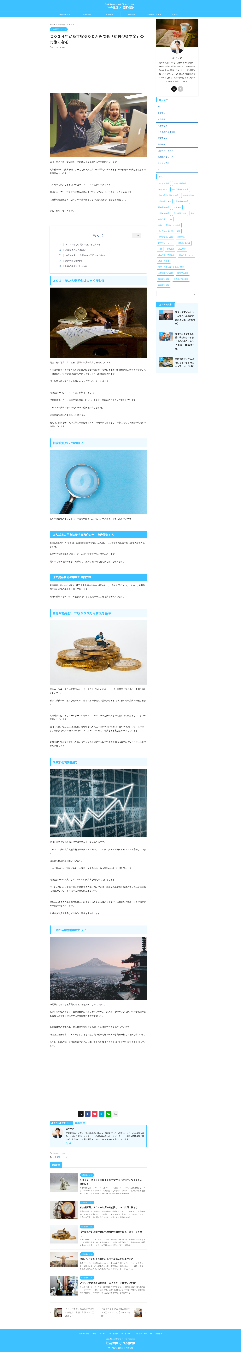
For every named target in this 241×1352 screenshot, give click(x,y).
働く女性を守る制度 (180, 189)
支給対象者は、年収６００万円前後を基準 (85, 255)
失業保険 (177, 207)
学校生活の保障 (180, 213)
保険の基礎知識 (180, 183)
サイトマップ (126, 1334)
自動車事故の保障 (165, 273)
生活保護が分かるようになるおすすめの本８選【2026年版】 (185, 363)
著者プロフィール (99, 1334)
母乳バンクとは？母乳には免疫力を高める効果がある (106, 1259)
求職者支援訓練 (183, 243)
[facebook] (88, 1114)
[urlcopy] (115, 1114)
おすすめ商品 (163, 183)
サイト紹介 (113, 1334)
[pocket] (94, 1114)
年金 (193, 213)
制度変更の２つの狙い (75, 250)
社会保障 (182, 249)
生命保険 (87, 14)
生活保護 (170, 249)
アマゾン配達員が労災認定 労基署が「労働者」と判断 (108, 1282)
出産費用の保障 (182, 201)
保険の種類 (162, 189)
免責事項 (159, 1334)
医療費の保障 (163, 207)
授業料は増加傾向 (73, 260)
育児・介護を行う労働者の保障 (171, 267)
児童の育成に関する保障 (168, 195)
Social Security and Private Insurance (120, 1339)
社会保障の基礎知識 (166, 255)
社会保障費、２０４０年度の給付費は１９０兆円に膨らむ (109, 1207)
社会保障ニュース (154, 14)
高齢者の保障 (163, 285)
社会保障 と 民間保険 (120, 7)
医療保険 (109, 14)
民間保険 (181, 237)
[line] (108, 1114)
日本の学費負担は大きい (76, 266)
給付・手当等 (163, 261)
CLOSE (136, 235)
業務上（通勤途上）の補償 (169, 225)
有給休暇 (162, 219)
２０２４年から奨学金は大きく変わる (83, 244)
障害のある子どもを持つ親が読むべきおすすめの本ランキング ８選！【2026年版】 (184, 341)
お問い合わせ (84, 1334)
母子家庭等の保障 (165, 237)
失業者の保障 (163, 213)
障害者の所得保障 (181, 279)
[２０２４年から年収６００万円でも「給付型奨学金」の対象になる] (101, 1114)
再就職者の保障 (164, 201)
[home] (70, 1144)
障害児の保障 (182, 273)
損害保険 (131, 14)
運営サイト (176, 14)
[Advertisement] (98, 69)
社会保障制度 (64, 14)
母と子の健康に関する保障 (169, 231)
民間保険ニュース (165, 243)
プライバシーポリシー (143, 1334)
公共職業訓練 (188, 195)
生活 (160, 249)
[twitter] (81, 1114)
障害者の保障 (163, 279)
